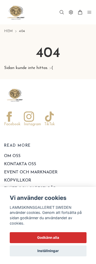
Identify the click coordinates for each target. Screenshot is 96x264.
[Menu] (89, 12)
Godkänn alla (48, 237)
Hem (8, 31)
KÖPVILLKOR (17, 180)
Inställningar (48, 251)
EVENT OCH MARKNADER (31, 172)
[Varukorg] (80, 12)
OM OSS (12, 156)
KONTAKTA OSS (20, 164)
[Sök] (61, 12)
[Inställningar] (71, 12)
